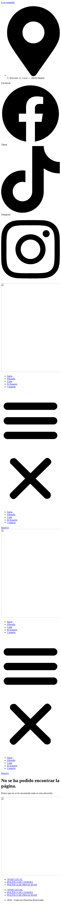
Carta (9, 381)
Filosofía (11, 378)
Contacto (11, 386)
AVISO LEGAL (15, 879)
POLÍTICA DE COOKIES (20, 882)
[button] (30, 449)
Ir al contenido (8, 2)
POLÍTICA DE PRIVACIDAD (22, 884)
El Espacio (12, 384)
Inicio (9, 376)
